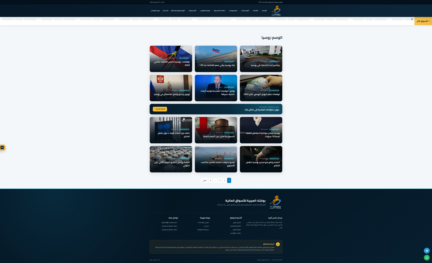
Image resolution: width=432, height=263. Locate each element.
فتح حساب (165, 10)
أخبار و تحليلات (245, 10)
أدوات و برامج (192, 10)
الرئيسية (264, 10)
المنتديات (255, 10)
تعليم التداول (237, 229)
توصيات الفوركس (205, 10)
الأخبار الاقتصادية (235, 226)
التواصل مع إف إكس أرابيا (178, 10)
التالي (204, 180)
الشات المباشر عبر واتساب (169, 229)
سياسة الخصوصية (203, 229)
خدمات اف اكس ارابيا (219, 10)
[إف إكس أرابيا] (276, 11)
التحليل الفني (237, 222)
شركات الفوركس (235, 233)
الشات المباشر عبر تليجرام (169, 226)
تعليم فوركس (233, 10)
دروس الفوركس (155, 10)
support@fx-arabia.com (169, 222)
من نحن (206, 226)
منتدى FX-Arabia (203, 222)
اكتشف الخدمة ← (160, 109)
